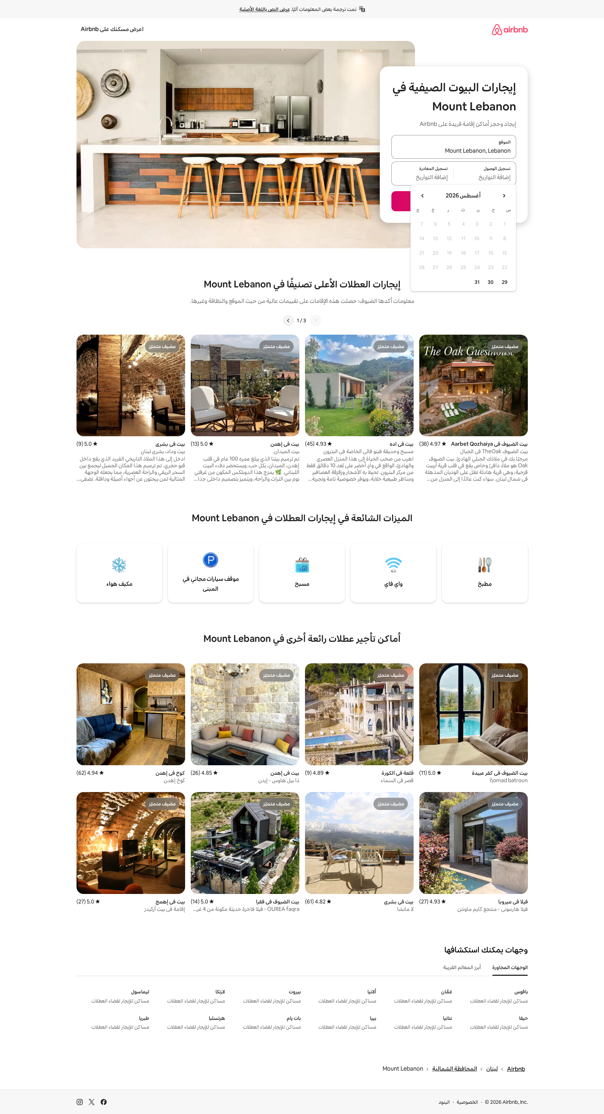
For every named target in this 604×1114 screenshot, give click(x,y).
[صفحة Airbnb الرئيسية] (510, 29)
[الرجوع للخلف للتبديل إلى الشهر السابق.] (504, 196)
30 (491, 282)
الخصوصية (467, 1102)
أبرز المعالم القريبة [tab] (462, 967)
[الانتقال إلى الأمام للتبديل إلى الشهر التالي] (423, 196)
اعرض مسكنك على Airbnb (112, 29)
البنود (444, 1102)
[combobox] (454, 151)
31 (477, 282)
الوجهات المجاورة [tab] (510, 967)
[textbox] (485, 178)
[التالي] (288, 320)
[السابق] (315, 320)
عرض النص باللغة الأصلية (264, 9)
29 (504, 282)
